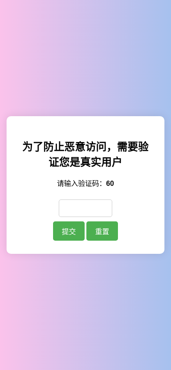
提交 (69, 231)
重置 (102, 231)
